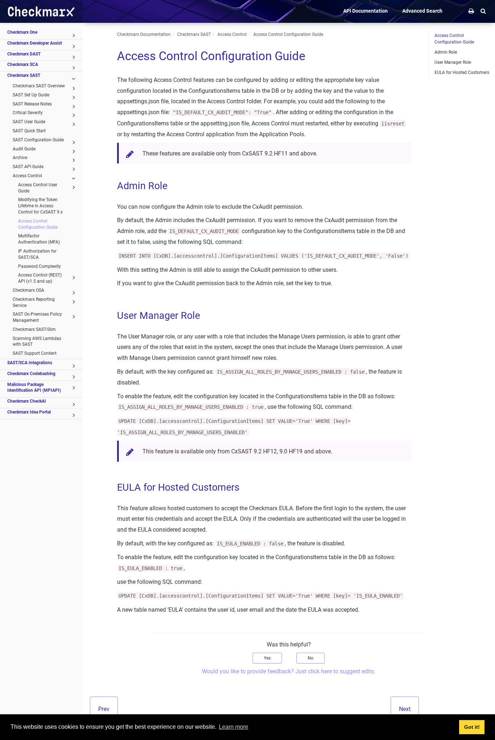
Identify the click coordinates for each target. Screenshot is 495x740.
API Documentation (365, 11)
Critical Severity (28, 112)
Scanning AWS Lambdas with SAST (37, 341)
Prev (103, 709)
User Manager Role (452, 62)
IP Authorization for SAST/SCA (37, 254)
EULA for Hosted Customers (461, 72)
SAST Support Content (35, 353)
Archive (20, 157)
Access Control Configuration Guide (38, 224)
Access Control (27, 175)
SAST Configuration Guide (38, 139)
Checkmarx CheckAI (26, 401)
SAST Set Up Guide (31, 94)
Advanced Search (422, 11)
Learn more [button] (233, 727)
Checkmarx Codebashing (31, 373)
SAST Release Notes (32, 104)
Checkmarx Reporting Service (34, 302)
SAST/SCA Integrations (29, 362)
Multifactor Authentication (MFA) (39, 239)
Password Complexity (39, 266)
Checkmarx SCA (22, 64)
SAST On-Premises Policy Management (37, 317)
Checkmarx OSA (28, 290)
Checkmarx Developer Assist (34, 43)
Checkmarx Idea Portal (29, 412)
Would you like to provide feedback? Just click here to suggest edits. (288, 671)
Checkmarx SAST (23, 75)
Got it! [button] (472, 727)
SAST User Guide (29, 121)
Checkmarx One (22, 32)
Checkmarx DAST (24, 54)
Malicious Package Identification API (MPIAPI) (34, 387)
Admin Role (445, 52)
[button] (483, 11)
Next (405, 709)
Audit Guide (24, 148)
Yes (267, 658)
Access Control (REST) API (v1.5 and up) (40, 278)
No (310, 658)
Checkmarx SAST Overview (39, 85)
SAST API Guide (28, 166)
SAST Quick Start (29, 130)
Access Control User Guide (37, 188)
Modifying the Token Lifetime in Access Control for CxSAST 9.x (40, 206)
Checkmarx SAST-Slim (34, 329)
